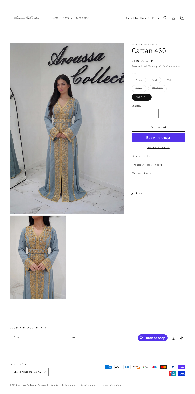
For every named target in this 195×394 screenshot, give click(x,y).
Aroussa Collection (27, 385)
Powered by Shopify (48, 385)
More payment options (158, 147)
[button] (67, 18)
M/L (171, 80)
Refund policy (69, 385)
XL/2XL (159, 89)
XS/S (141, 80)
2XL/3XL (142, 97)
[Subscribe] (74, 337)
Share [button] (138, 193)
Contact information (111, 385)
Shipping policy (89, 385)
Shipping (152, 66)
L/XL (141, 89)
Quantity (136, 105)
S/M (156, 80)
